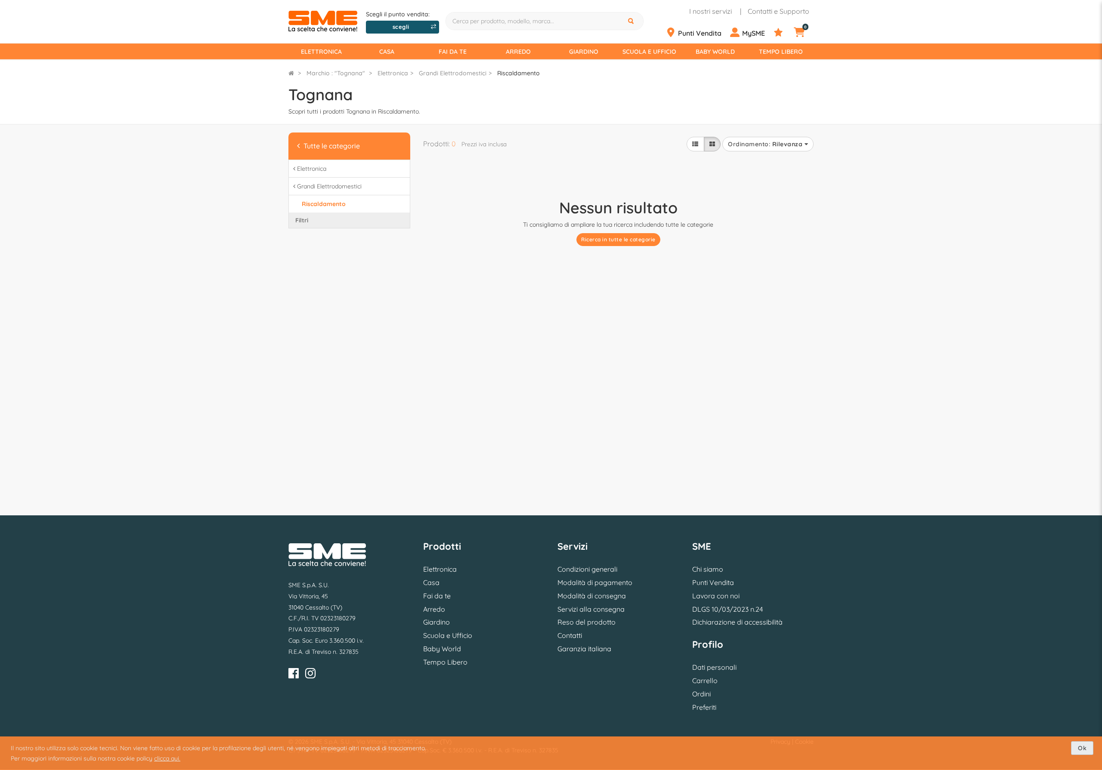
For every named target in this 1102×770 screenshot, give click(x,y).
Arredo (518, 51)
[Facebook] (293, 675)
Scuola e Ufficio (649, 51)
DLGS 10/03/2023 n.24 (727, 609)
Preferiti (704, 707)
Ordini (701, 694)
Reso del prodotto (586, 622)
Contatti (569, 635)
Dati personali (714, 667)
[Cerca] (632, 21)
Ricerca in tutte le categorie (618, 239)
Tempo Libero (781, 51)
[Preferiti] (783, 32)
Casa (386, 51)
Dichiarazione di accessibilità (737, 622)
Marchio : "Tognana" (335, 73)
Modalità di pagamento (594, 582)
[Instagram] (310, 675)
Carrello (705, 680)
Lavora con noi (716, 595)
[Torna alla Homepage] (291, 73)
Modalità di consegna (591, 595)
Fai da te (453, 51)
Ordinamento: (765, 144)
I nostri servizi (710, 11)
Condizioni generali (587, 569)
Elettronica (321, 51)
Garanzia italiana (584, 648)
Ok (1082, 748)
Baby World (715, 51)
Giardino (583, 51)
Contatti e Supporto (778, 11)
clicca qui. (167, 758)
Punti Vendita (713, 582)
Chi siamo (707, 569)
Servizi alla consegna (591, 609)
